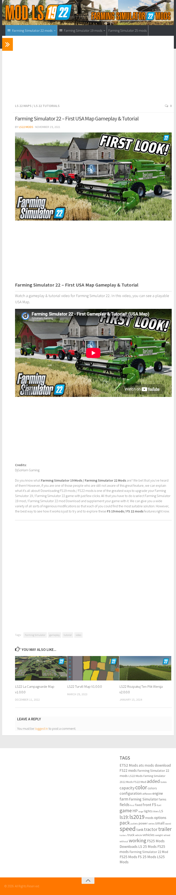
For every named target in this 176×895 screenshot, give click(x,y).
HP (135, 810)
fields (124, 804)
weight (159, 835)
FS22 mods (128, 770)
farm (124, 799)
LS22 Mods (26, 127)
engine (157, 793)
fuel (159, 805)
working (137, 840)
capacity (127, 787)
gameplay (54, 635)
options (160, 817)
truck (130, 835)
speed (128, 829)
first (132, 805)
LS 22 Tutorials (47, 106)
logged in (41, 728)
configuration (131, 793)
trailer (165, 829)
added (153, 781)
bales (164, 782)
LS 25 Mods (147, 846)
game (126, 810)
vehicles (149, 835)
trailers (123, 835)
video (78, 635)
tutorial (68, 635)
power (143, 823)
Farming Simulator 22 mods (144, 773)
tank (139, 829)
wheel (167, 835)
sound (168, 823)
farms (162, 799)
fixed (138, 805)
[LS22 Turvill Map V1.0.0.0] (93, 668)
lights (148, 811)
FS (154, 804)
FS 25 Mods (147, 856)
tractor (151, 829)
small (159, 823)
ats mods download (155, 765)
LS (161, 811)
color (141, 787)
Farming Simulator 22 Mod (148, 852)
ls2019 (136, 816)
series (151, 823)
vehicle (138, 835)
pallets (134, 823)
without (124, 841)
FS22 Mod (139, 782)
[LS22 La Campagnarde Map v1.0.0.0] (41, 668)
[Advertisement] (93, 71)
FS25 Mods (128, 856)
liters (156, 811)
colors (152, 788)
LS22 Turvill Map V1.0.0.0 (84, 686)
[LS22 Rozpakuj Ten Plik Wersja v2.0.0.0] (145, 668)
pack (125, 823)
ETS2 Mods (129, 765)
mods (149, 817)
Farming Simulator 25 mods (127, 30)
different (147, 793)
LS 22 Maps (23, 106)
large (140, 811)
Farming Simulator (35, 635)
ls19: (124, 817)
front (147, 804)
